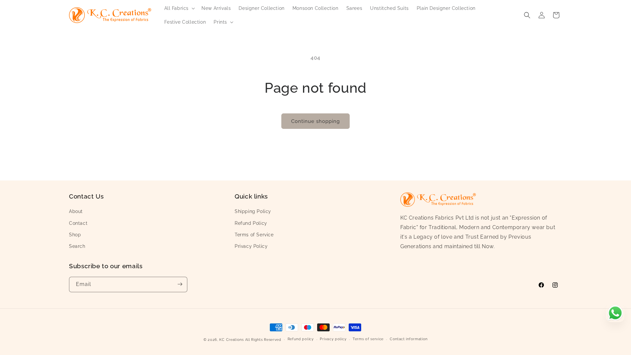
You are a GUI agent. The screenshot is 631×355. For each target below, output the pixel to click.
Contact (78, 222)
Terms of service (368, 339)
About (76, 211)
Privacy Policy (251, 246)
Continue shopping (315, 121)
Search (77, 246)
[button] (179, 8)
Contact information (409, 339)
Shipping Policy (253, 211)
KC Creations (231, 340)
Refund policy (301, 339)
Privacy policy (333, 339)
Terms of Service (254, 234)
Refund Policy (251, 222)
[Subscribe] (180, 284)
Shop (75, 234)
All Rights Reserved (263, 340)
